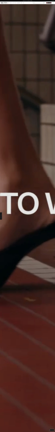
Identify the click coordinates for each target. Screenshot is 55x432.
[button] (45, 3)
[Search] (43, 2)
